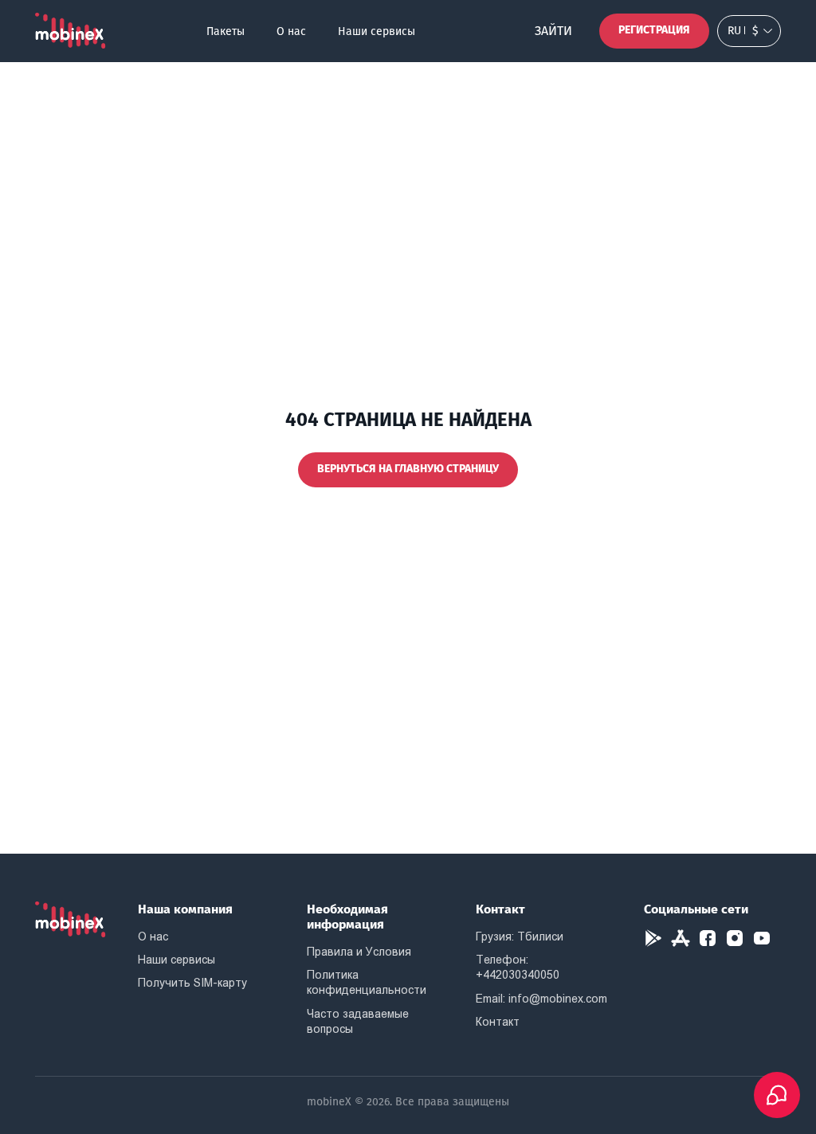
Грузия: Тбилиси (519, 936)
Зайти (553, 30)
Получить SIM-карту (192, 982)
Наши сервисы (376, 31)
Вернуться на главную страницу (408, 468)
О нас (291, 31)
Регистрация (654, 30)
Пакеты (225, 31)
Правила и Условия (359, 951)
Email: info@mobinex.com (541, 998)
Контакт (498, 1021)
